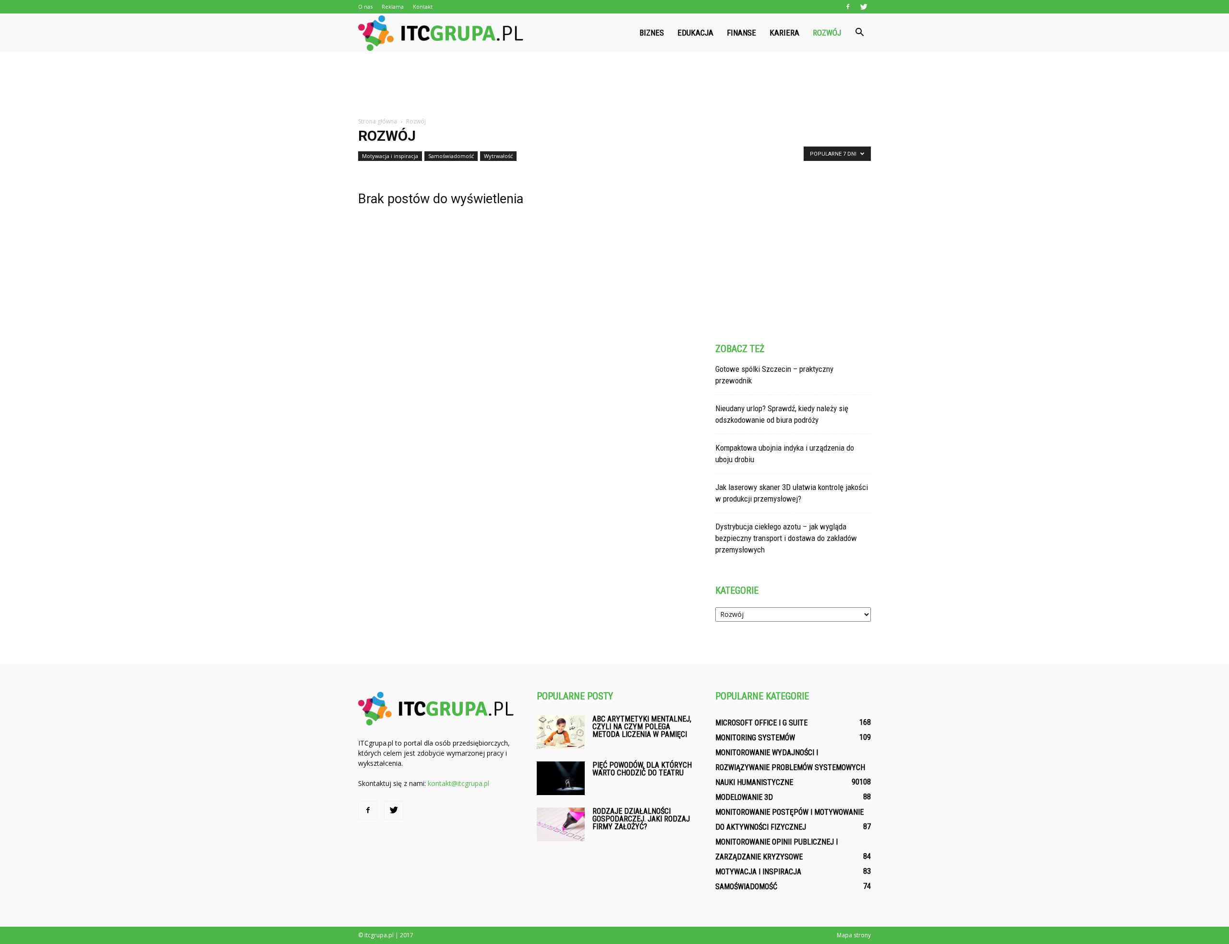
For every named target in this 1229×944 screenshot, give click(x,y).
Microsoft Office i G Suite (761, 722)
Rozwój (827, 32)
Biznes (651, 32)
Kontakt (423, 6)
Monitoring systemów (755, 737)
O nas (365, 6)
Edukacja (695, 32)
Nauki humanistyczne (754, 782)
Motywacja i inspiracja (390, 155)
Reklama (393, 6)
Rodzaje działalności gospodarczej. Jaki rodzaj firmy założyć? (641, 819)
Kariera (784, 32)
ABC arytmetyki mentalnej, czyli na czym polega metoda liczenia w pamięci (641, 726)
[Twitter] (863, 6)
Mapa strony (854, 935)
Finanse (741, 32)
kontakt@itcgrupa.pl (458, 783)
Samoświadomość (451, 155)
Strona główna (377, 121)
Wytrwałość (498, 155)
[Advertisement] (614, 85)
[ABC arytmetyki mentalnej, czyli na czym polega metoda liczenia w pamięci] (561, 732)
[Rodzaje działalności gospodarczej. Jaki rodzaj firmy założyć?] (561, 824)
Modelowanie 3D (744, 797)
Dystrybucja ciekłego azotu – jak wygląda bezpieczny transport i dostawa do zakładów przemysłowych (786, 538)
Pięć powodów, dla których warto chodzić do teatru (642, 768)
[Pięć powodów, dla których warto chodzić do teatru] (561, 778)
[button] (859, 32)
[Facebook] (848, 6)
